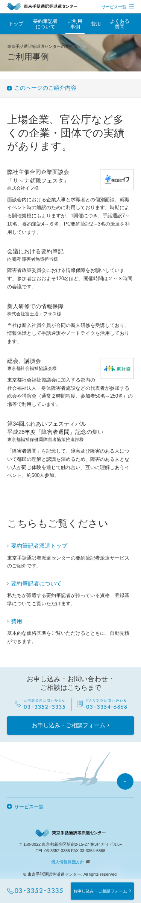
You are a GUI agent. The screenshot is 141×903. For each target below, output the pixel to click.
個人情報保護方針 (67, 862)
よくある (119, 24)
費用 (96, 24)
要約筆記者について (36, 584)
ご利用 (75, 24)
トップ (16, 24)
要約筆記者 (45, 24)
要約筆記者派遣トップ (39, 546)
